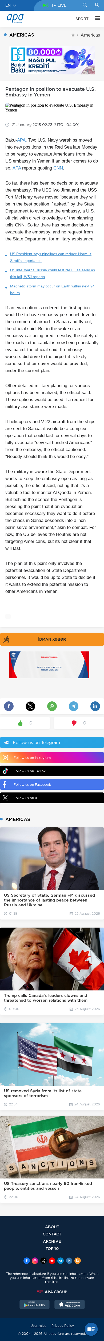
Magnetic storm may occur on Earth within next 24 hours (52, 289)
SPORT (82, 19)
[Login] (97, 5)
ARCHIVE (52, 1241)
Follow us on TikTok (30, 771)
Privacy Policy (62, 1326)
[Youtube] (52, 1261)
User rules (38, 1326)
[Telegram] (60, 1261)
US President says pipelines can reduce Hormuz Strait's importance (50, 257)
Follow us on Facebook (32, 785)
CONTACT (52, 1234)
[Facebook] (26, 1261)
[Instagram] (35, 1261)
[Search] (84, 5)
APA (21, 140)
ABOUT (52, 1226)
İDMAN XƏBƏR (52, 639)
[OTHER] (96, 19)
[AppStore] (69, 1305)
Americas (90, 35)
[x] (43, 1261)
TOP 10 (52, 1248)
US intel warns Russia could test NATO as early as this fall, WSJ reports (52, 273)
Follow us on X (25, 798)
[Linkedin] (69, 1261)
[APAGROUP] (52, 1291)
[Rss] (77, 1261)
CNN (58, 168)
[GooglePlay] (34, 1305)
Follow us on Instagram (32, 758)
